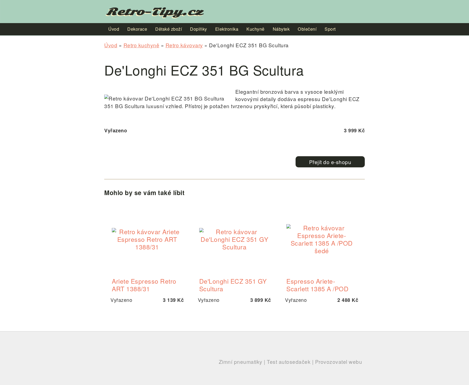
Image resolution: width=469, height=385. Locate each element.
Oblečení (307, 29)
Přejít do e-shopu (330, 161)
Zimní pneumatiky (240, 361)
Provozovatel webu (338, 361)
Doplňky (198, 29)
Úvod (110, 45)
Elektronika (227, 29)
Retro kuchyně (141, 45)
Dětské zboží (168, 29)
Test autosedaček (288, 361)
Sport (330, 29)
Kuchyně (255, 29)
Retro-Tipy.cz (155, 11)
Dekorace (137, 29)
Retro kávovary (184, 45)
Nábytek (281, 29)
